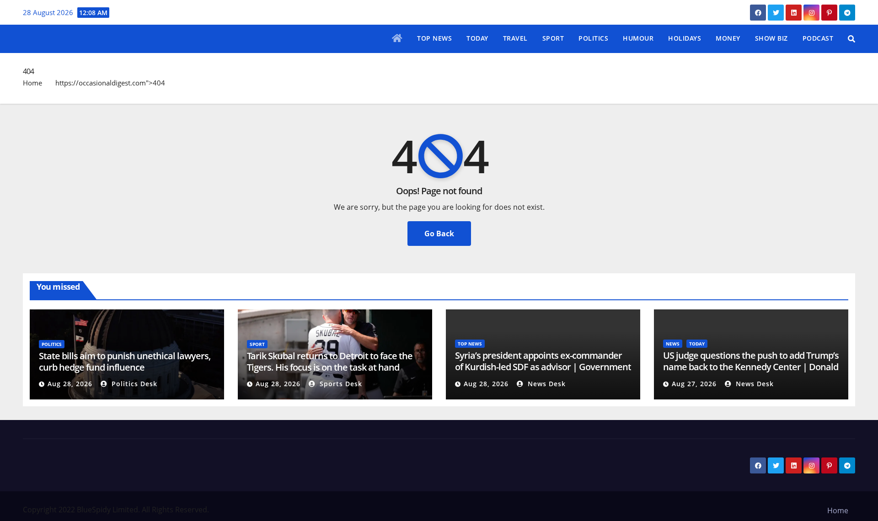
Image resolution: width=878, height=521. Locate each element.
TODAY (477, 38)
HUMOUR (638, 38)
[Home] (397, 39)
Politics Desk (133, 383)
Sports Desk (339, 383)
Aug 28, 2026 (70, 383)
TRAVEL (515, 38)
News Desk (545, 383)
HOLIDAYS (684, 38)
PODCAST (818, 38)
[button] (851, 39)
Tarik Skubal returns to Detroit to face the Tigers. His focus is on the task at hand (329, 361)
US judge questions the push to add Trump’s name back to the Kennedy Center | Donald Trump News (751, 366)
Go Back (439, 234)
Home (32, 82)
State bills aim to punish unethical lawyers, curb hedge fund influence (124, 361)
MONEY (728, 38)
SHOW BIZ (771, 38)
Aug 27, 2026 (694, 383)
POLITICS (593, 38)
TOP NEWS (434, 38)
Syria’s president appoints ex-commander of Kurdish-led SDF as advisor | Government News (543, 366)
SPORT (553, 38)
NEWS (673, 343)
